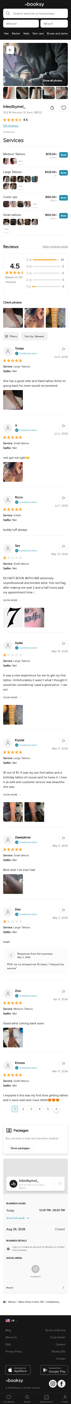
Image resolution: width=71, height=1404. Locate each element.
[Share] (52, 108)
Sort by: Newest (34, 336)
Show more (10, 600)
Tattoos (12, 1302)
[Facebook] (61, 1384)
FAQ (8, 1344)
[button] (6, 13)
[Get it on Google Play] (52, 1368)
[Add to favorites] (64, 108)
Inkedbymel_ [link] (53, 1302)
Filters (13, 336)
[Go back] (10, 50)
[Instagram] (35, 1269)
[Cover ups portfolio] (6, 204)
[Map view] (35, 1176)
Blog (8, 1330)
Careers (60, 1344)
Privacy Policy (14, 1351)
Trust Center (57, 1337)
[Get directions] (60, 1184)
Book (63, 154)
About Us (11, 1337)
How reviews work (55, 246)
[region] (35, 34)
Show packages (20, 1148)
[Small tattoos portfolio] (6, 222)
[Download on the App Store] (18, 1368)
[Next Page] (56, 1109)
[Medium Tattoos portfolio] (6, 161)
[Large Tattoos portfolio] (6, 179)
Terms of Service (55, 1330)
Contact (60, 1359)
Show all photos (52, 80)
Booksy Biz (58, 1351)
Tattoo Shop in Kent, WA (31, 1302)
